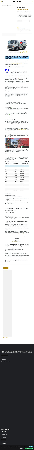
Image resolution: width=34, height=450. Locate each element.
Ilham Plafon (3, 441)
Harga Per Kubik (19, 20)
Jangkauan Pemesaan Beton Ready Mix (17, 233)
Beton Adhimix (4, 431)
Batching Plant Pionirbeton (20, 78)
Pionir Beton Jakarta (26, 30)
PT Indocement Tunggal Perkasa (16, 63)
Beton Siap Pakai (7, 5)
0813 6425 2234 (14, 241)
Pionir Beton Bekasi (21, 29)
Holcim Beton (4, 437)
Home (3, 5)
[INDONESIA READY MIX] (17, 1)
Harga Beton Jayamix (22, 129)
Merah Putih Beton (4, 434)
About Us (25, 448)
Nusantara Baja (4, 443)
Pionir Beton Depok (20, 30)
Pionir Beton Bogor (27, 29)
